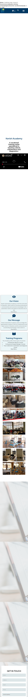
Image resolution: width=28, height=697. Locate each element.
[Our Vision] (14, 296)
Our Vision (14, 301)
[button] (23, 10)
